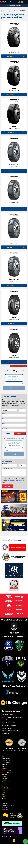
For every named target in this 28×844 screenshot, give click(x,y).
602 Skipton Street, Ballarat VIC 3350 (14, 718)
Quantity (21, 408)
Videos (4, 796)
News (3, 792)
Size (3, 408)
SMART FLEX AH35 (14, 164)
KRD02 (14, 50)
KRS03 (14, 88)
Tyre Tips (4, 766)
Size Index (4, 803)
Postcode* (5, 428)
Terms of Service (20, 480)
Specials (4, 784)
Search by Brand (6, 762)
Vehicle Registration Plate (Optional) (8, 462)
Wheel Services (6, 782)
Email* (4, 423)
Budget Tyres (5, 807)
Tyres (3, 756)
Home (4, 11)
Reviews (4, 798)
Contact (4, 786)
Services (4, 774)
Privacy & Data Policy (10, 836)
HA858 (14, 317)
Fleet (3, 790)
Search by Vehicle (6, 758)
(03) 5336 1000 (10, 722)
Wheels (4, 768)
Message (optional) (7, 468)
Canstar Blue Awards (7, 805)
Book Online (6, 788)
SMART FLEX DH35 (14, 241)
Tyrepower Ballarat (15, 5)
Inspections (4, 778)
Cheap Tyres (5, 809)
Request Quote (7, 486)
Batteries (4, 776)
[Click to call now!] (18, 2)
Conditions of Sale (20, 836)
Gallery (4, 794)
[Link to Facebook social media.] (14, 840)
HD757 (14, 355)
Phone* (4, 418)
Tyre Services (5, 780)
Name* (4, 413)
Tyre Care (4, 764)
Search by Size (6, 760)
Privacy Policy (9, 480)
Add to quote (10, 56)
